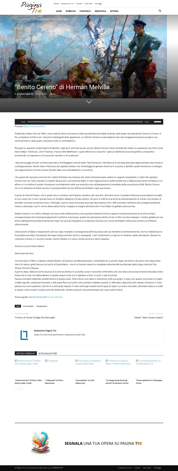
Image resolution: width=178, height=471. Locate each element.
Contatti (79, 4)
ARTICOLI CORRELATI (25, 353)
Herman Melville (54, 297)
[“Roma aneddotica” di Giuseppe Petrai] (149, 368)
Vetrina (114, 11)
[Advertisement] (89, 409)
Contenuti (85, 11)
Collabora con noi (67, 4)
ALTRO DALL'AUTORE (48, 353)
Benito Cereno (36, 297)
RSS (43, 126)
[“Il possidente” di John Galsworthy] (89, 368)
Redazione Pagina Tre (25, 94)
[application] (89, 122)
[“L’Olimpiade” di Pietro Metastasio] (58, 368)
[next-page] (21, 388)
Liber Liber (88, 4)
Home (59, 11)
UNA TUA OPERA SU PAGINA (103, 443)
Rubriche (71, 11)
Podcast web (46, 81)
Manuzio (36, 19)
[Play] (18, 121)
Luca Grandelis (28, 306)
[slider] (158, 121)
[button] (160, 11)
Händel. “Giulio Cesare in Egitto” (148, 317)
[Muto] (151, 121)
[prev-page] (16, 388)
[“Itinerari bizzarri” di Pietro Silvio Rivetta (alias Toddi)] (28, 368)
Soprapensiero (42, 306)
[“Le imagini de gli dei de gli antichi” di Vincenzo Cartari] (119, 368)
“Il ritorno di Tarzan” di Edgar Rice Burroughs (35, 317)
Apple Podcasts (31, 126)
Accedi (56, 4)
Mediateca (100, 11)
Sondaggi (98, 4)
